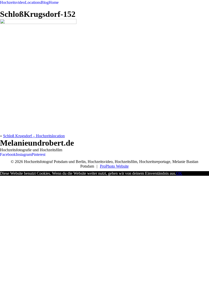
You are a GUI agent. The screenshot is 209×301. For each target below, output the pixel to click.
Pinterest (38, 154)
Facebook (8, 154)
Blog (45, 2)
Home (54, 2)
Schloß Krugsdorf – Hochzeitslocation (34, 136)
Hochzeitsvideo (12, 2)
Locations (33, 2)
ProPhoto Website (114, 166)
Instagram (24, 154)
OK (179, 173)
